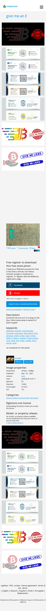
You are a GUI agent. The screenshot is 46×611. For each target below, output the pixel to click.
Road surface (32, 338)
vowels (28, 340)
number (23, 338)
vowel (22, 340)
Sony (23, 376)
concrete (10, 333)
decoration (28, 333)
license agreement (29, 585)
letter (33, 336)
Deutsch (13, 591)
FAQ (9, 423)
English (5, 591)
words (8, 343)
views (13, 248)
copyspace (18, 333)
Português (39, 591)
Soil (17, 340)
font (36, 333)
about (24, 588)
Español (22, 591)
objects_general (12, 398)
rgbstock (12, 6)
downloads (23, 248)
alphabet (10, 331)
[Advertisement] (23, 198)
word (34, 340)
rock (8, 340)
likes (33, 248)
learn (28, 336)
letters (16, 338)
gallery (28, 362)
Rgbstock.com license (18, 403)
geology (9, 336)
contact (17, 585)
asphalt (18, 331)
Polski (30, 591)
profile (19, 362)
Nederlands (22, 593)
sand (13, 340)
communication (24, 398)
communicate (27, 331)
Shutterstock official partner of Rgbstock (13, 600)
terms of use (17, 423)
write (14, 343)
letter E (9, 338)
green (16, 336)
